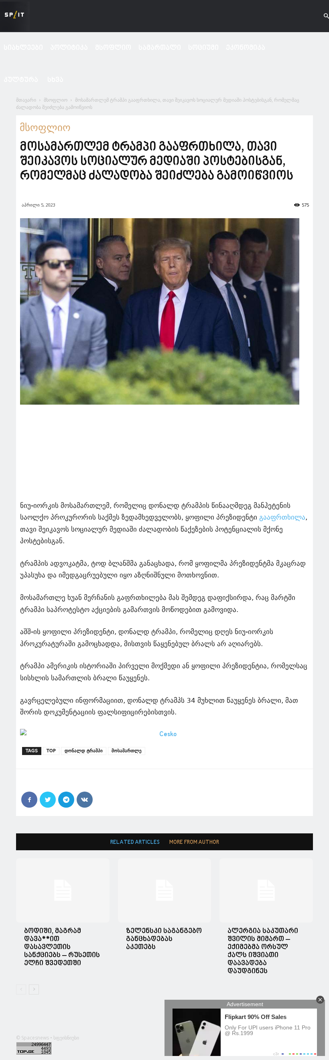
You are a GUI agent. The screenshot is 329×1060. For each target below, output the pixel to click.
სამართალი (159, 48)
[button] (319, 16)
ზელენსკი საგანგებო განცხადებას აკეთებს (164, 939)
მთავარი (26, 99)
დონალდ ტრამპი (84, 750)
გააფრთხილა (282, 517)
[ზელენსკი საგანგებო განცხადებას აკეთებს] (164, 890)
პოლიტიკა (69, 48)
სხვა (55, 80)
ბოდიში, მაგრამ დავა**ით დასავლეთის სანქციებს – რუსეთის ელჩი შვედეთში (62, 947)
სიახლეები (23, 48)
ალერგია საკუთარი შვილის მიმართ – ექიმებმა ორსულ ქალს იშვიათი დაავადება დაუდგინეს (262, 951)
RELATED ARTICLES (135, 842)
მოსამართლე (127, 750)
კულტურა (21, 80)
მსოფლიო (113, 48)
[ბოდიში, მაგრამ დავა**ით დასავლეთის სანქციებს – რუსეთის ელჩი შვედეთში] (63, 890)
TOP (51, 750)
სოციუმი (203, 48)
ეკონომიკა (245, 48)
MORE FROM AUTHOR (194, 842)
